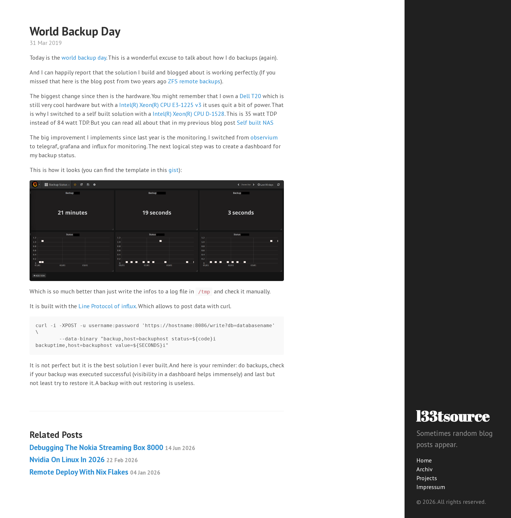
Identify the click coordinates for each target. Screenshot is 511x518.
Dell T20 (250, 96)
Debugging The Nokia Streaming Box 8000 (112, 447)
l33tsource (453, 416)
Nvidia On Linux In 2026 (84, 459)
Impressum (430, 487)
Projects (426, 478)
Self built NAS (255, 122)
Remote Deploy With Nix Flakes (95, 472)
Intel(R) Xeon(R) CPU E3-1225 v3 (160, 105)
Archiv (424, 469)
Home (424, 460)
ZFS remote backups (194, 81)
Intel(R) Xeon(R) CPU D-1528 (188, 114)
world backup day (84, 57)
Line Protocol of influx (107, 306)
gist (174, 170)
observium (264, 137)
